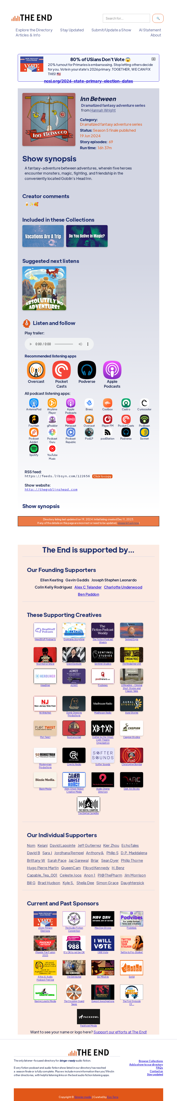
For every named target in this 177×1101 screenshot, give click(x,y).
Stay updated (155, 1074)
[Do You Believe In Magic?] (87, 236)
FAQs (159, 1067)
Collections (80, 219)
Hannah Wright (103, 110)
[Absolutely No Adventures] (44, 288)
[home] (32, 18)
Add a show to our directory (146, 1064)
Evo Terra (112, 1096)
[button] (34, 30)
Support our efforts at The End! (120, 1032)
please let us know (128, 522)
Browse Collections (151, 1060)
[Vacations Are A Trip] (43, 236)
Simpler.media (82, 1096)
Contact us (156, 1071)
